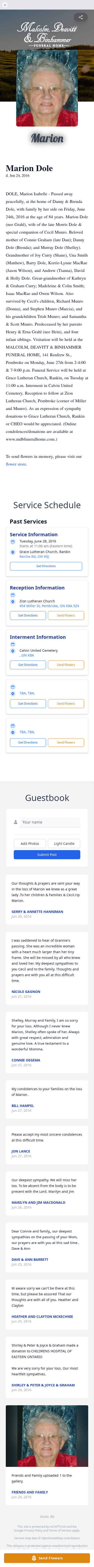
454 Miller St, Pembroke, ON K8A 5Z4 (49, 606)
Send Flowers (66, 615)
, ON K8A (27, 655)
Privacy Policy (33, 1530)
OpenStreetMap (52, 1538)
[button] (46, 1436)
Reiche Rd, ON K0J (34, 556)
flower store (16, 464)
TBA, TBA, (27, 693)
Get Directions (46, 566)
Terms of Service (60, 1530)
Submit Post (47, 854)
